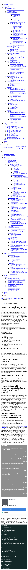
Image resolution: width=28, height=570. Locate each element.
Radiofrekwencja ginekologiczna (17, 100)
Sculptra (14, 16)
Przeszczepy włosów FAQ (10, 551)
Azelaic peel (12, 78)
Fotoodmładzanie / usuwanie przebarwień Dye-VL (16, 68)
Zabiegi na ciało (10, 81)
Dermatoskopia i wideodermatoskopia (15, 10)
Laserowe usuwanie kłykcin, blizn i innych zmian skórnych (18, 94)
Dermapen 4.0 (13, 50)
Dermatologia (10, 103)
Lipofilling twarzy (17, 31)
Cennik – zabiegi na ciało (13, 135)
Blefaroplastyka (13, 43)
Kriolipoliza (12, 84)
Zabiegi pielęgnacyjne (12, 76)
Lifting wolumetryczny (18, 33)
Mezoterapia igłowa (11, 46)
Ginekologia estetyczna (9, 6)
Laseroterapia (10, 61)
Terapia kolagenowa (14, 49)
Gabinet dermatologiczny (6, 298)
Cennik (5, 124)
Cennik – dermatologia (12, 126)
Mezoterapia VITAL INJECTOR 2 (18, 51)
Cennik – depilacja (11, 134)
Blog (5, 139)
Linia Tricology (13, 60)
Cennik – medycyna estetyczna (14, 130)
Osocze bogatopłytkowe (15, 47)
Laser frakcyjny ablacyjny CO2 (17, 72)
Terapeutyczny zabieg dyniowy (17, 80)
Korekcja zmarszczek (15, 37)
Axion (11, 54)
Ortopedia (9, 110)
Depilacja (9, 74)
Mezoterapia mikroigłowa (13, 53)
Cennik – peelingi (11, 133)
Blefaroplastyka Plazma (18, 45)
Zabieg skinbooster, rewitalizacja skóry (17, 27)
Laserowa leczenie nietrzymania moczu (18, 243)
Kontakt (5, 141)
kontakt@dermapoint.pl (6, 561)
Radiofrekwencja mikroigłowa (17, 56)
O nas (5, 123)
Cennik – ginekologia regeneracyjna (15, 138)
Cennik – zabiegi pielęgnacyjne (14, 131)
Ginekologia (9, 87)
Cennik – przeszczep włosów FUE (15, 127)
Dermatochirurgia (14, 104)
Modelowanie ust (8, 529)
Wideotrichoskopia (11, 11)
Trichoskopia (13, 108)
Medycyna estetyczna (12, 12)
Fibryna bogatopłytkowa (18, 24)
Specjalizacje (7, 101)
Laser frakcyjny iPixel (15, 62)
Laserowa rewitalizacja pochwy (17, 89)
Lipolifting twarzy (8, 531)
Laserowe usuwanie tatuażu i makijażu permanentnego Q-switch (18, 66)
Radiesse (15, 18)
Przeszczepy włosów (8, 4)
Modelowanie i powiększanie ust (17, 22)
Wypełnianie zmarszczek (15, 23)
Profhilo (14, 19)
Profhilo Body (16, 20)
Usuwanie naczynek (14, 70)
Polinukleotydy (16, 15)
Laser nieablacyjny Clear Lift (16, 64)
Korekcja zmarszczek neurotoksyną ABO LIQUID (19, 41)
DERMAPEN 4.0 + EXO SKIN (17, 57)
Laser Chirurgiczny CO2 (15, 73)
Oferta (5, 7)
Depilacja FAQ (7, 550)
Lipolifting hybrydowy (18, 30)
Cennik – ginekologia (12, 137)
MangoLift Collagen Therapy (16, 77)
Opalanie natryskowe (15, 83)
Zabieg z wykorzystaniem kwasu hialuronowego (18, 250)
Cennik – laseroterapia (12, 128)
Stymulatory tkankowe (15, 14)
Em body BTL (13, 85)
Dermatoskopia (13, 106)
